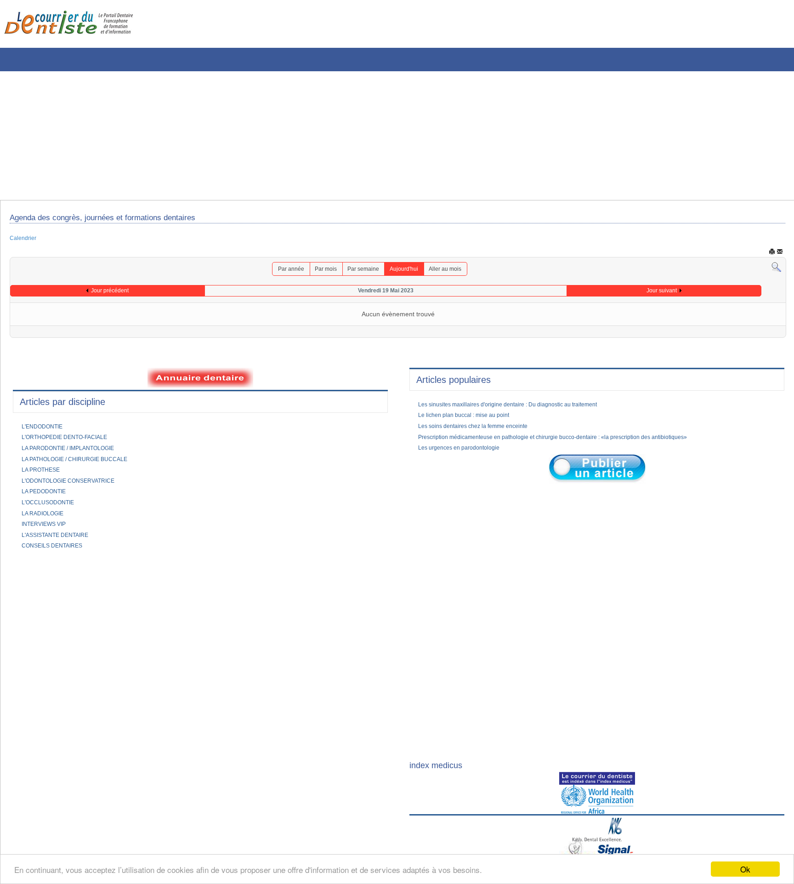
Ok (745, 869)
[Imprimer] (772, 254)
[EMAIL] (780, 254)
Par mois (320, 272)
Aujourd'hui (408, 272)
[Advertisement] (278, 135)
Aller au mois (454, 272)
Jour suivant (662, 294)
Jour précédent (110, 294)
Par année (281, 272)
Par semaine (362, 272)
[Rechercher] (776, 270)
